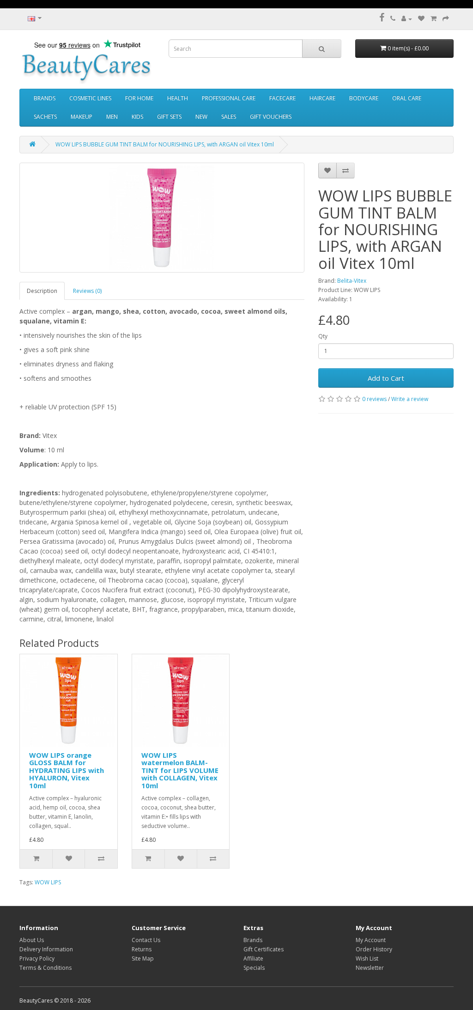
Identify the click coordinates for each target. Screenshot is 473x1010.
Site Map (143, 958)
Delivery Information (46, 949)
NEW (201, 117)
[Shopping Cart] (434, 19)
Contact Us (146, 940)
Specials (254, 968)
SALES (228, 117)
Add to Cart (386, 378)
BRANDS (44, 98)
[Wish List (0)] (421, 19)
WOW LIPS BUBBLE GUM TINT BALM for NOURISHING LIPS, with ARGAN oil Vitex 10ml (164, 144)
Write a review (409, 399)
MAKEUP (81, 117)
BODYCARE (363, 98)
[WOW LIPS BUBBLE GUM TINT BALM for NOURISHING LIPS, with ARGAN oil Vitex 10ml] (161, 218)
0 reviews (374, 399)
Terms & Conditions (45, 968)
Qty (322, 336)
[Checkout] (446, 19)
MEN (112, 117)
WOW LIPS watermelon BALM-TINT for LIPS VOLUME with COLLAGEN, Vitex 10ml (179, 770)
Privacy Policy (37, 958)
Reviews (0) (87, 291)
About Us (31, 940)
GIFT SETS (169, 117)
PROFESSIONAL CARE (228, 98)
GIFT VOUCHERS (270, 117)
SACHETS (45, 117)
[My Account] (406, 19)
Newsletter (370, 968)
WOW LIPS (48, 882)
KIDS (137, 117)
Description (42, 291)
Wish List (367, 958)
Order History (374, 949)
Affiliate (253, 958)
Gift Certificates (263, 949)
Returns (142, 949)
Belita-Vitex (351, 281)
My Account (371, 940)
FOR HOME (139, 98)
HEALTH (177, 98)
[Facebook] (381, 19)
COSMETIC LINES (90, 98)
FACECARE (282, 98)
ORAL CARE (406, 98)
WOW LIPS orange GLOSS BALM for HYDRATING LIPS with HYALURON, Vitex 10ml (66, 770)
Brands (252, 940)
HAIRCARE (322, 98)
